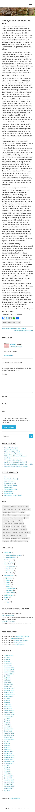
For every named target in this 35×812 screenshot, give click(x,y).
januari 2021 (8, 778)
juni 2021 (7, 767)
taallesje (14, 532)
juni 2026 (7, 659)
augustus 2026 (8, 655)
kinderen (22, 512)
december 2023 (9, 710)
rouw (18, 526)
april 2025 (7, 680)
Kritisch (8, 584)
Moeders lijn (21, 26)
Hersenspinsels (9, 575)
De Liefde (9, 578)
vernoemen (6, 538)
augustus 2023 (8, 716)
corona (20, 506)
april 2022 (7, 747)
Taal (5, 599)
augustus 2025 (8, 674)
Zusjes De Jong (23, 541)
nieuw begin (6, 521)
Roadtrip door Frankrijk (11, 479)
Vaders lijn (9, 573)
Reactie (5, 374)
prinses (21, 523)
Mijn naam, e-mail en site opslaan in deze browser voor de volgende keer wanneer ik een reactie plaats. (16, 420)
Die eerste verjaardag (10, 485)
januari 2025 (8, 686)
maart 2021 (7, 774)
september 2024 (9, 694)
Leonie (6, 597)
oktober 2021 (8, 759)
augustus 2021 (8, 763)
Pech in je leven (9, 481)
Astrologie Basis (10, 557)
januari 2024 (8, 708)
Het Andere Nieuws (8, 615)
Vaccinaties (9, 590)
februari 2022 (8, 751)
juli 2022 (7, 741)
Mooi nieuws (8, 477)
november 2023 (9, 712)
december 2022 (9, 733)
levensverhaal (11, 322)
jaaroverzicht (7, 512)
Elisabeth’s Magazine (8, 621)
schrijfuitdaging (14, 529)
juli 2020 (7, 790)
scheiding (5, 529)
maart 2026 (7, 663)
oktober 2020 (8, 784)
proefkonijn (6, 526)
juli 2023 (7, 719)
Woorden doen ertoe (10, 489)
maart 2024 (7, 706)
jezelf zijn (15, 512)
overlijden (20, 521)
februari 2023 (8, 729)
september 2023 (9, 714)
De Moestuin (8, 560)
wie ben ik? (13, 541)
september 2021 (9, 761)
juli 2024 (7, 698)
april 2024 (7, 704)
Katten (8, 582)
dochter (25, 506)
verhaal (19, 535)
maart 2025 (7, 682)
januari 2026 (8, 665)
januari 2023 (8, 731)
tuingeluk (5, 535)
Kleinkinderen (8, 595)
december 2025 (9, 668)
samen (23, 526)
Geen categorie (9, 562)
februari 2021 (8, 776)
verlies (25, 535)
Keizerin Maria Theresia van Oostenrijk (14, 328)
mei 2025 (7, 678)
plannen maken (7, 523)
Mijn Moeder (10, 568)
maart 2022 (7, 749)
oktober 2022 (8, 737)
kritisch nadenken (24, 515)
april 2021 (7, 772)
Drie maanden (8, 487)
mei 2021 (7, 770)
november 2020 (9, 782)
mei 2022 (7, 745)
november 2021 (9, 757)
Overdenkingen (10, 588)
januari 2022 (8, 753)
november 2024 (9, 690)
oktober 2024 (8, 692)
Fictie (7, 602)
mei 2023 (7, 723)
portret (18, 322)
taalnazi (21, 532)
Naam (4, 396)
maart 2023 (7, 727)
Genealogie (14, 26)
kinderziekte (6, 515)
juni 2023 (7, 721)
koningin (14, 515)
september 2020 (9, 786)
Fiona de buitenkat (10, 483)
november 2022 (9, 735)
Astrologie (7, 552)
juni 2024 (7, 700)
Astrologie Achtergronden (14, 555)
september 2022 (9, 739)
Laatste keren (8, 493)
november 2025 (9, 670)
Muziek (8, 586)
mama (19, 518)
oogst (13, 521)
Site (3, 411)
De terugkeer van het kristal (12, 495)
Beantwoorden (8, 355)
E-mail (4, 404)
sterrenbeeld (7, 532)
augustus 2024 (8, 696)
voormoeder (25, 538)
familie (4, 322)
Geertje (10, 509)
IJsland (8, 580)
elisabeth (13, 344)
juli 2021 (7, 765)
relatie (13, 526)
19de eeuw (6, 506)
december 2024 (9, 688)
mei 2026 (7, 661)
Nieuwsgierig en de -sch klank (23, 330)
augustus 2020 (8, 788)
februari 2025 (8, 684)
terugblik (27, 532)
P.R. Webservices (15, 798)
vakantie (12, 535)
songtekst (24, 529)
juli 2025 (7, 676)
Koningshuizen (10, 566)
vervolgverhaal (15, 538)
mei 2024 (7, 702)
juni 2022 (7, 743)
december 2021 (9, 755)
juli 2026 (7, 657)
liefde (14, 518)
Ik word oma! (26, 509)
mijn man (25, 518)
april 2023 (7, 725)
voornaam (6, 541)
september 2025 (9, 672)
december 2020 (9, 780)
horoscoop (18, 509)
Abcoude (13, 506)
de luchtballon (8, 491)
